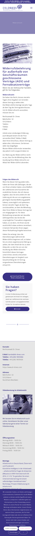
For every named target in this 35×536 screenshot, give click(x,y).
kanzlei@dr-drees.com (16, 354)
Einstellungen (14, 532)
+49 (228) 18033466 (14, 1)
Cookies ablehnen (25, 528)
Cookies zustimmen (11, 528)
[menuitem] (31, 8)
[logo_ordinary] (14, 8)
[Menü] (31, 8)
